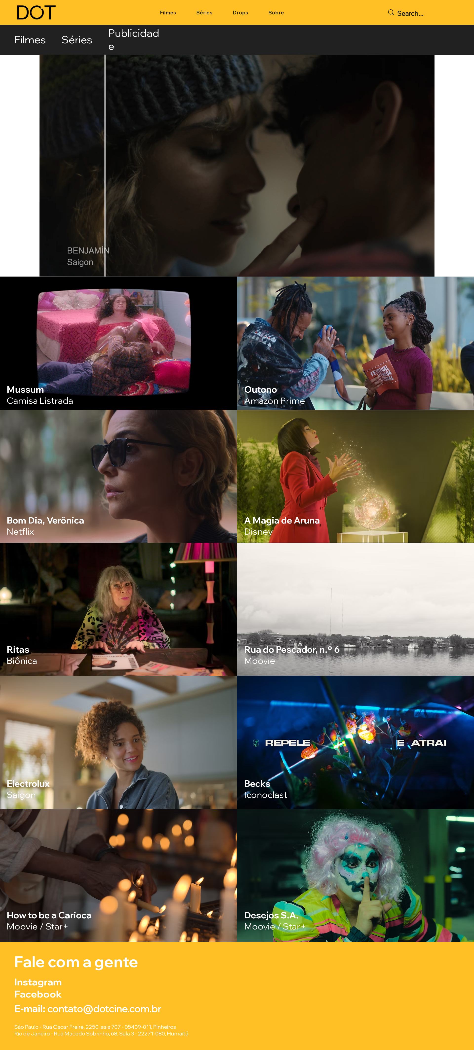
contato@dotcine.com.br (104, 1008)
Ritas (22, 655)
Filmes (30, 39)
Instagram (39, 982)
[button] (426, 270)
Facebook (38, 994)
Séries (76, 39)
